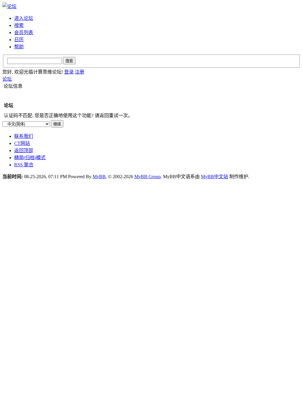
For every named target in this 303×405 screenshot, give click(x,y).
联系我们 (23, 136)
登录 (69, 71)
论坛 (7, 79)
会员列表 (23, 32)
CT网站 (22, 143)
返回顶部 (23, 150)
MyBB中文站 (214, 176)
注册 (79, 71)
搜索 (19, 25)
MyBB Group (147, 176)
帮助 (19, 46)
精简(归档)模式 (30, 157)
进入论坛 (23, 18)
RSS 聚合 (23, 164)
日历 (19, 39)
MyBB (99, 176)
